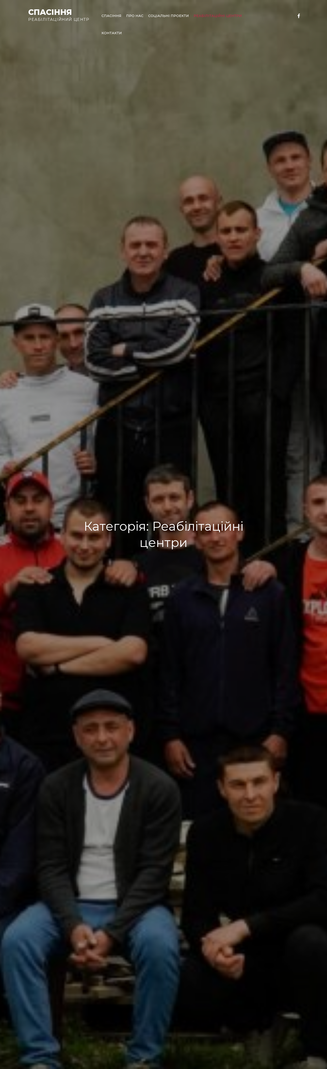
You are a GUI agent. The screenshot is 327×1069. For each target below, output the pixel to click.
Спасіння (50, 12)
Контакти (111, 33)
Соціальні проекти (168, 16)
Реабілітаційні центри (218, 16)
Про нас (134, 16)
